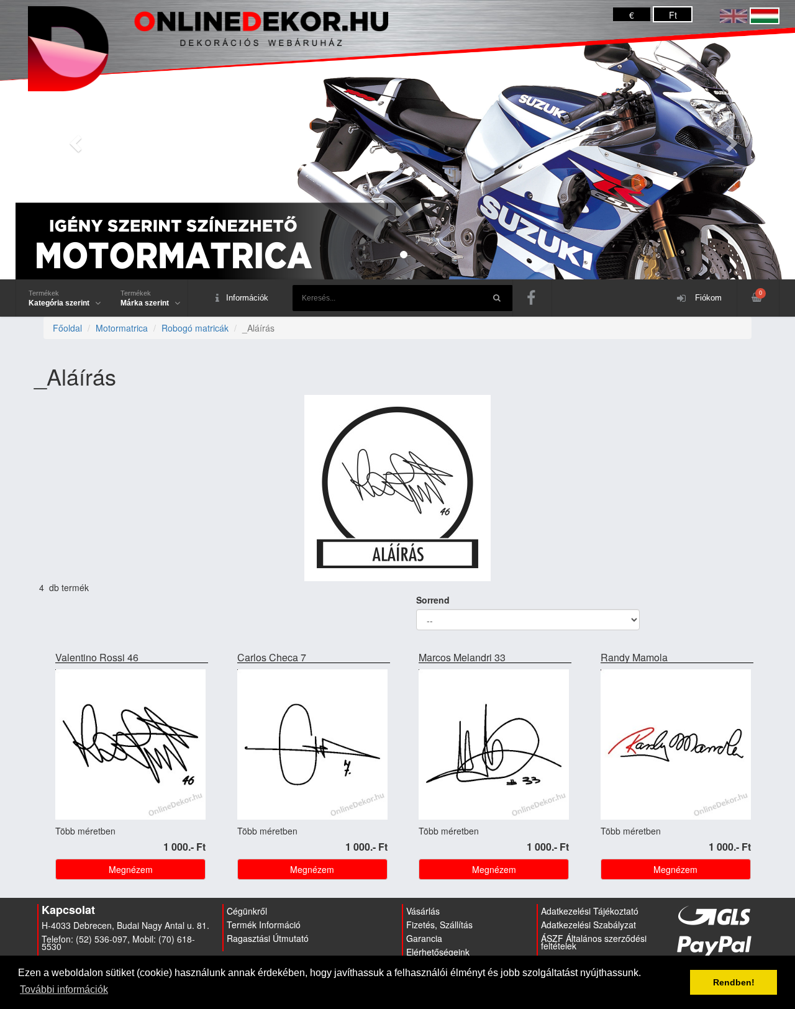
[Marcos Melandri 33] (493, 746)
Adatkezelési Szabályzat (588, 924)
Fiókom (707, 297)
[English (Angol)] (733, 15)
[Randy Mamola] (675, 746)
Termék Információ (264, 924)
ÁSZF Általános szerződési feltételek (594, 942)
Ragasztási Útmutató (268, 938)
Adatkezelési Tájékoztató (589, 911)
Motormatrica (122, 328)
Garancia (424, 938)
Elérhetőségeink (438, 952)
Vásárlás (423, 911)
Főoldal (67, 328)
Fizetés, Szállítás (439, 924)
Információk (247, 297)
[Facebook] (532, 298)
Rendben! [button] (734, 982)
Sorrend (433, 600)
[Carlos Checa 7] (312, 746)
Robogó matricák (195, 328)
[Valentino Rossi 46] (130, 746)
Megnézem (131, 869)
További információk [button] (64, 989)
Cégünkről (247, 911)
